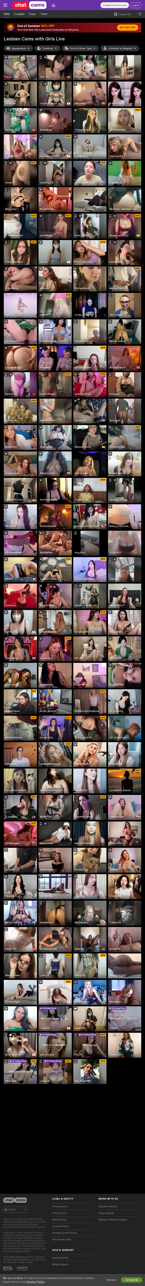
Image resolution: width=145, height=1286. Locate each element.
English (12, 1209)
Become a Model (108, 1206)
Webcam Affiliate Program (113, 1219)
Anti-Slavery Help (61, 1239)
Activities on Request (120, 48)
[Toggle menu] (5, 5)
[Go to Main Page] (29, 5)
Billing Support (60, 1264)
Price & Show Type (81, 48)
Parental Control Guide (64, 1233)
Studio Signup (106, 1213)
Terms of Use (59, 1213)
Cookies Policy (60, 1226)
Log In (135, 5)
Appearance (19, 48)
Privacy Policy (60, 1206)
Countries (47, 48)
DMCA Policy (59, 1219)
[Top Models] (53, 5)
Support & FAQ (60, 1258)
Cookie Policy (35, 1281)
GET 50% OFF (128, 27)
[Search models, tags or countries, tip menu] (139, 14)
